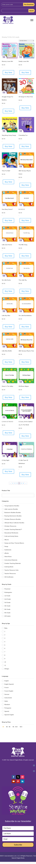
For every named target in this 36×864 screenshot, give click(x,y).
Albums (6, 539)
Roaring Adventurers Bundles (13, 516)
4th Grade (7, 606)
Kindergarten (8, 592)
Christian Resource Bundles (12, 519)
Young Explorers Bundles (11, 505)
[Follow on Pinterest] (18, 781)
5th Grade (7, 609)
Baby (5, 628)
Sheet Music (8, 556)
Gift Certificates (8, 577)
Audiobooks (7, 550)
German (6, 694)
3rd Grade (7, 602)
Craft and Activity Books (11, 536)
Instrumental (8, 697)
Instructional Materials (10, 560)
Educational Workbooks (11, 533)
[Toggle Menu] (31, 20)
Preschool (7, 589)
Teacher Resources (10, 573)
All (3, 726)
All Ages (6, 668)
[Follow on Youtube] (13, 781)
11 (5, 665)
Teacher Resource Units (11, 570)
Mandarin (7, 704)
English (6, 681)
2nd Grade (7, 599)
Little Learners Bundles (11, 509)
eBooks (6, 553)
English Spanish (9, 684)
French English (8, 691)
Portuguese (7, 708)
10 (5, 662)
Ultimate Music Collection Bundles (14, 522)
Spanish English (9, 714)
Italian (6, 701)
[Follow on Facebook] (13, 777)
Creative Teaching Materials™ (13, 529)
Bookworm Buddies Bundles (12, 512)
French (6, 687)
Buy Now (8, 72)
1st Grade (7, 595)
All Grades (7, 616)
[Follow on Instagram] (22, 777)
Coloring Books (8, 566)
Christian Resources (10, 526)
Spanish (6, 711)
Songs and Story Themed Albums (14, 543)
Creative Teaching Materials (12, 563)
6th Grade (7, 612)
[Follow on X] (18, 777)
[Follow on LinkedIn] (22, 781)
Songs (6, 546)
